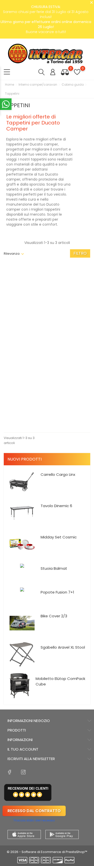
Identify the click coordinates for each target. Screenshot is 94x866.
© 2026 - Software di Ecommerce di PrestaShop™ (47, 851)
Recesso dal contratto (34, 811)
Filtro (80, 253)
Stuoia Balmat (54, 568)
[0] (65, 72)
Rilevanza (12, 253)
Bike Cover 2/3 (54, 616)
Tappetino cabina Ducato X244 (70, 332)
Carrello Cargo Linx (58, 474)
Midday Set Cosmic (59, 537)
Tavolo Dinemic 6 (56, 505)
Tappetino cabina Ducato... (24, 416)
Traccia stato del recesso (34, 820)
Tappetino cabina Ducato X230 (24, 320)
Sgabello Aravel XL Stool (63, 647)
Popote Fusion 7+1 (57, 592)
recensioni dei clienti (28, 788)
